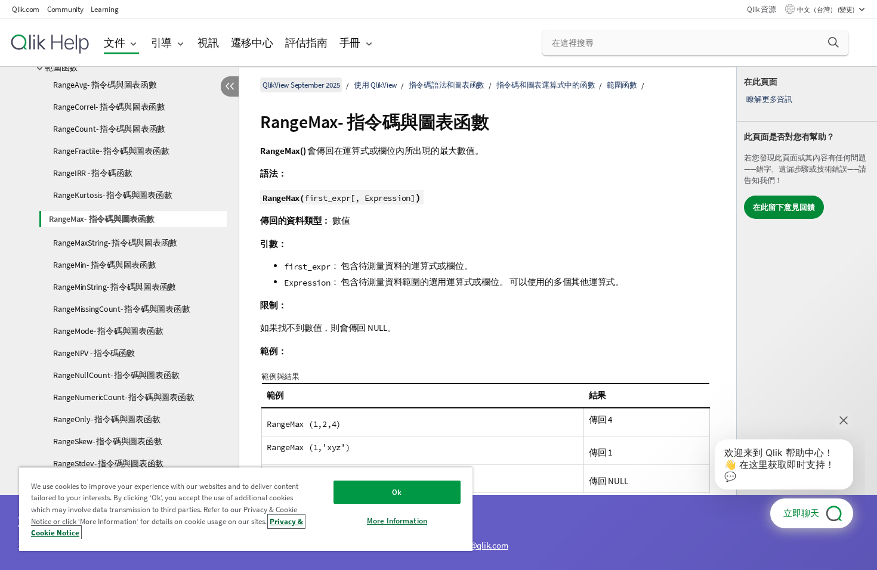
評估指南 (306, 42)
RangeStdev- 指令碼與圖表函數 (108, 463)
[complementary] (807, 318)
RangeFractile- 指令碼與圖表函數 (111, 150)
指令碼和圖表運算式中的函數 (545, 85)
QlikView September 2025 (301, 85)
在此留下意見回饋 (784, 207)
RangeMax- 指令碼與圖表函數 (102, 218)
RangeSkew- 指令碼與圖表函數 (107, 441)
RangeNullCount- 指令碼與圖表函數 (116, 375)
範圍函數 (61, 67)
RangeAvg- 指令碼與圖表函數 (105, 84)
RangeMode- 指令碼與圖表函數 (108, 331)
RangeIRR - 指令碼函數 (92, 173)
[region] (246, 509)
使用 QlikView (375, 85)
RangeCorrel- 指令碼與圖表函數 (109, 106)
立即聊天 (801, 513)
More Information (397, 521)
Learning (104, 9)
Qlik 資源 (761, 9)
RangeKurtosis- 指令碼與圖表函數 (112, 195)
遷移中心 (252, 42)
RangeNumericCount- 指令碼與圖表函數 (123, 397)
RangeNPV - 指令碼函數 (94, 353)
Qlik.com (25, 9)
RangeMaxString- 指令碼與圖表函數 (115, 242)
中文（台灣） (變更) (826, 9)
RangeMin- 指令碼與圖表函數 (104, 264)
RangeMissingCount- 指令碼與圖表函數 (121, 308)
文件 (114, 42)
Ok (397, 492)
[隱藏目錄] (230, 86)
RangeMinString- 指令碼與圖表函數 (114, 286)
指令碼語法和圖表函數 (447, 85)
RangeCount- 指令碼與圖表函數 (109, 128)
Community (65, 9)
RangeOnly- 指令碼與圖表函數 (106, 419)
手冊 (350, 42)
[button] (833, 42)
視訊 (208, 42)
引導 (161, 42)
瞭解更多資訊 (769, 99)
